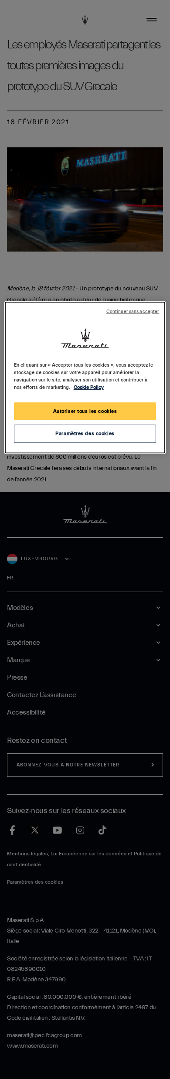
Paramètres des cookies (85, 433)
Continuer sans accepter (132, 311)
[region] (85, 377)
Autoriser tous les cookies (85, 411)
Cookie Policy (89, 387)
